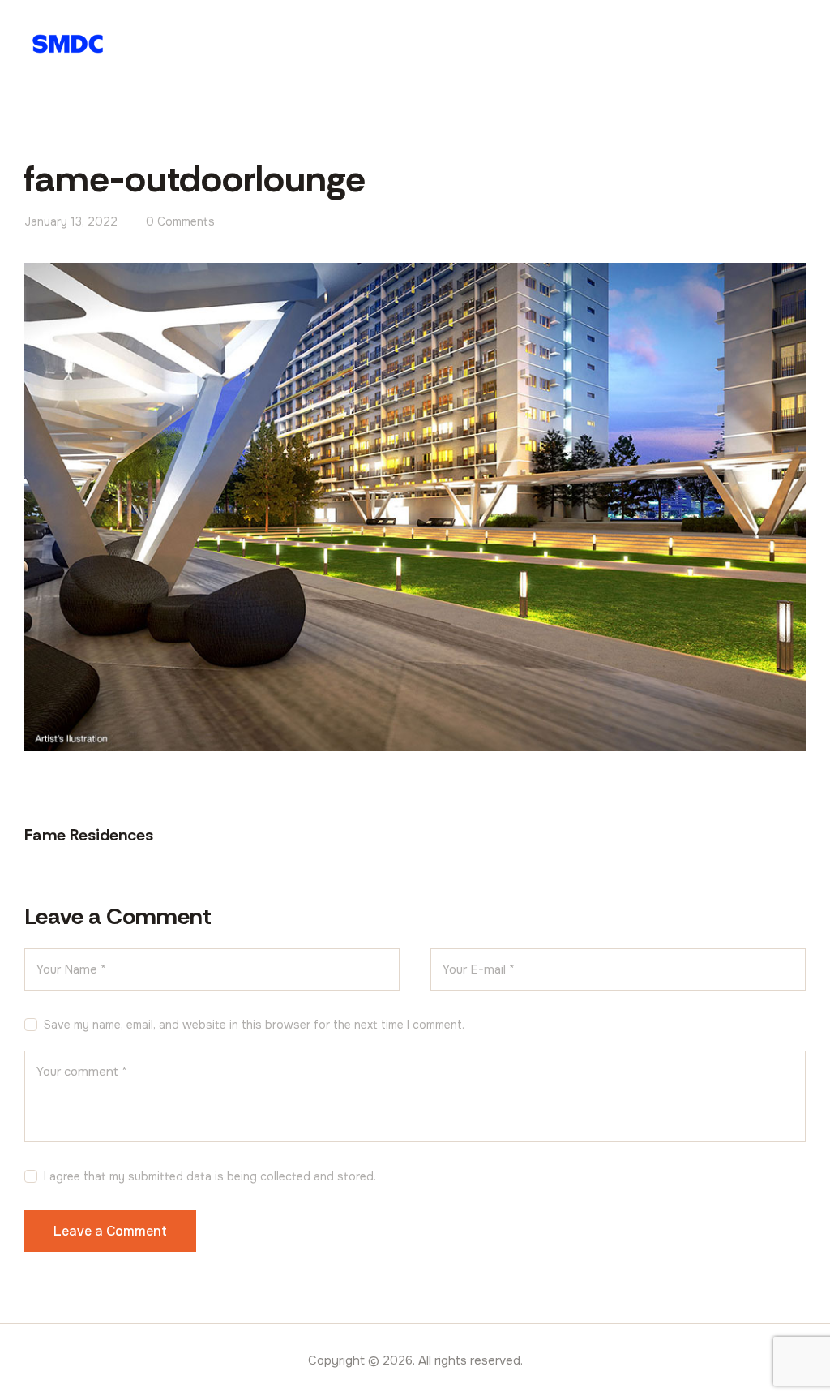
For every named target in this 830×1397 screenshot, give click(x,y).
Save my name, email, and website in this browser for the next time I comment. (254, 1024)
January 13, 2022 (71, 221)
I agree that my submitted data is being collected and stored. (210, 1176)
